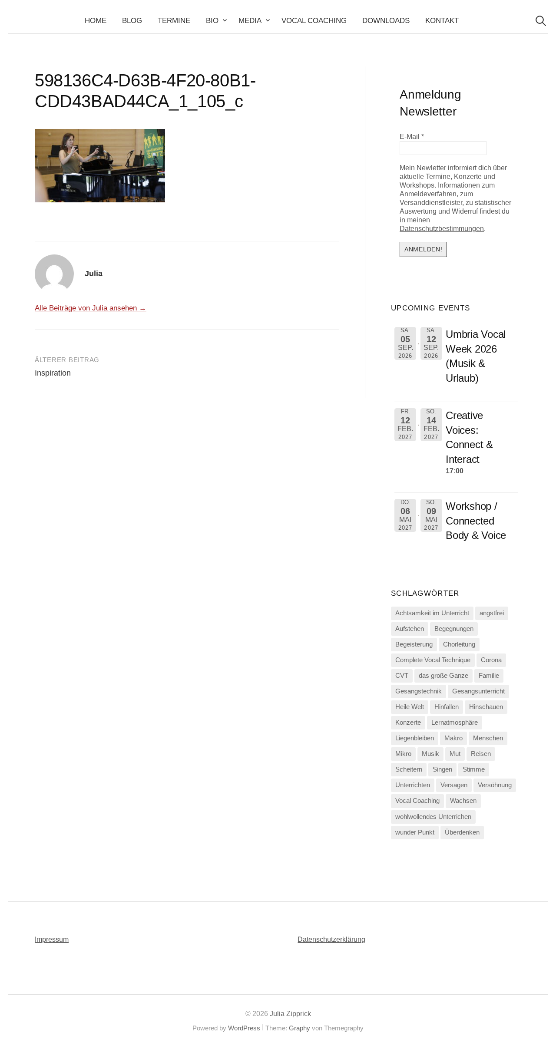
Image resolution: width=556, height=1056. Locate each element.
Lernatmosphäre (454, 722)
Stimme (474, 769)
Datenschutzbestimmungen (442, 228)
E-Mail (412, 136)
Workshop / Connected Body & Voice (476, 520)
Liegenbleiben (414, 738)
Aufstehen (409, 628)
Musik (430, 753)
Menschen (488, 738)
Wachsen (463, 800)
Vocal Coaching (314, 20)
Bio (212, 20)
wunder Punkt (414, 832)
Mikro (403, 753)
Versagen (453, 785)
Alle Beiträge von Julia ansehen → (90, 308)
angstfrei (492, 613)
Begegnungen (453, 628)
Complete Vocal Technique (432, 660)
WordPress (244, 1028)
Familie (489, 675)
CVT (401, 675)
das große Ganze (443, 675)
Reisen (481, 753)
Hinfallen (446, 706)
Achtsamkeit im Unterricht (432, 613)
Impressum (52, 939)
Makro (453, 738)
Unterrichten (412, 785)
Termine (174, 20)
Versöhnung (495, 785)
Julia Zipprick (290, 1013)
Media (249, 20)
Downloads (386, 20)
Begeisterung (414, 644)
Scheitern (408, 769)
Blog (132, 20)
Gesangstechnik (418, 691)
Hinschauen (486, 706)
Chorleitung (459, 644)
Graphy (299, 1028)
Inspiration (53, 373)
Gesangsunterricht (478, 691)
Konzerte (408, 722)
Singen (442, 769)
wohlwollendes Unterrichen (433, 816)
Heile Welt (409, 706)
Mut (455, 753)
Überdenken (462, 832)
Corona (491, 660)
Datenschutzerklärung (331, 939)
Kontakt (442, 20)
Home (95, 20)
